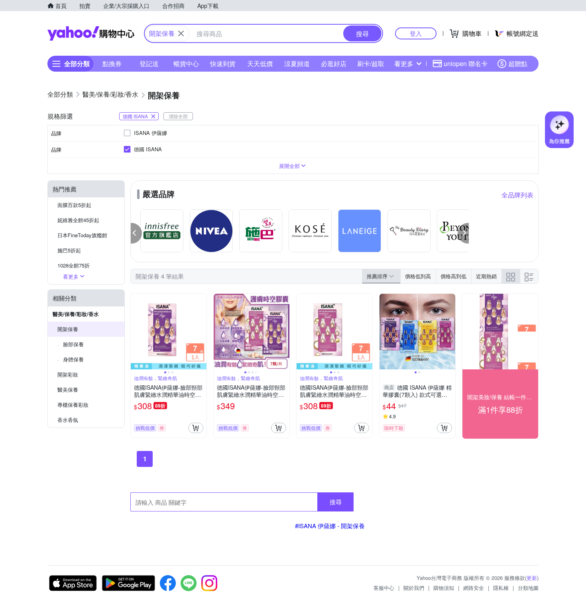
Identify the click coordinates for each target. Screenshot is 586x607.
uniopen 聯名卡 (466, 63)
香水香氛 (67, 420)
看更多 (403, 63)
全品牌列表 (517, 194)
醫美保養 (67, 389)
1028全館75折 (73, 265)
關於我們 (413, 587)
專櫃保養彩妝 (72, 404)
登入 (416, 33)
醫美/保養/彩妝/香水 (76, 314)
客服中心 (384, 587)
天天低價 (260, 63)
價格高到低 (453, 276)
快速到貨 (223, 63)
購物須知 (443, 587)
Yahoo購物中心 (90, 33)
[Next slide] (201, 332)
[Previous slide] (136, 332)
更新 (532, 578)
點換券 (112, 63)
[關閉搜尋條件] (181, 33)
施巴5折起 (69, 250)
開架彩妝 (67, 374)
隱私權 (501, 587)
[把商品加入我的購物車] (195, 428)
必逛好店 (333, 63)
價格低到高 (418, 276)
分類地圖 (528, 587)
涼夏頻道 (297, 63)
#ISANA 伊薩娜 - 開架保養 (330, 525)
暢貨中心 (186, 63)
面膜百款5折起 (74, 205)
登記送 (149, 63)
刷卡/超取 (370, 63)
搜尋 (336, 502)
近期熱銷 (486, 276)
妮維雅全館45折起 (78, 220)
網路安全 (473, 587)
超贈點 (517, 63)
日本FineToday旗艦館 (82, 235)
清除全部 (178, 116)
